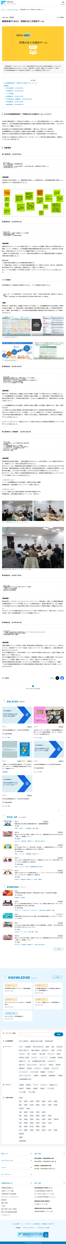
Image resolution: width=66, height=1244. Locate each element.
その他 (3, 1206)
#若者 (35, 879)
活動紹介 (42, 1088)
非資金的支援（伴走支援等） (9, 1194)
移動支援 (43, 1072)
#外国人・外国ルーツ (19, 828)
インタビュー (59, 914)
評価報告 (28, 1088)
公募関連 (21, 1084)
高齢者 (47, 1046)
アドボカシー (51, 1072)
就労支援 (60, 1057)
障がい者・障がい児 (38, 1046)
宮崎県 (55, 1130)
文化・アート (43, 1064)
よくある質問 (15, 1224)
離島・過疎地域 (35, 1050)
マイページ (7, 1174)
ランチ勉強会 (10, 93)
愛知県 (43, 1115)
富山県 (31, 1112)
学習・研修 (37, 1183)
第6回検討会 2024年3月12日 (14, 104)
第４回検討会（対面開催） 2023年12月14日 (19, 99)
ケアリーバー (51, 1054)
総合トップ (4, 1153)
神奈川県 (21, 1108)
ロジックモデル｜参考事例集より (14, 1016)
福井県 (43, 1112)
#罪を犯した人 (35, 854)
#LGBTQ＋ (17, 879)
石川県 (37, 1112)
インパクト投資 (34, 1072)
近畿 (20, 1119)
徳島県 (25, 1126)
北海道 (20, 1097)
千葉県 (49, 1105)
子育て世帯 (59, 1046)
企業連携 (36, 1075)
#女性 (27, 866)
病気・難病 (42, 1054)
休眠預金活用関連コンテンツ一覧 (43, 1211)
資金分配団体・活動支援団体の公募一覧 (45, 1161)
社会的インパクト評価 (12, 985)
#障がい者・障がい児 (40, 841)
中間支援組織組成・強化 (25, 1079)
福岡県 (25, 1130)
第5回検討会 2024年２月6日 (15, 102)
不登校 (52, 1050)
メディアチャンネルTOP (33, 688)
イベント (4, 1167)
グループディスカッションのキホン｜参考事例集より (18, 1003)
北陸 (20, 1112)
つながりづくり (51, 1061)
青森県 (25, 1101)
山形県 (49, 1101)
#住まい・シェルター (19, 854)
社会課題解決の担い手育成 (38, 1061)
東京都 (55, 1105)
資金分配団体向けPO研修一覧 (44, 1191)
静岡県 (37, 1115)
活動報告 (6, 86)
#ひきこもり (17, 841)
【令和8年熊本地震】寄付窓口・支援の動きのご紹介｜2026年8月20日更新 (36, 893)
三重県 (49, 1115)
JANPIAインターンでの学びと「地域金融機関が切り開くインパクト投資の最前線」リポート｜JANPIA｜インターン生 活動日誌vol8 (48, 732)
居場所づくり (22, 1061)
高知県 (43, 1126)
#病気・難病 (35, 828)
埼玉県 (43, 1105)
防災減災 (29, 1068)
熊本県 (43, 1130)
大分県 (49, 1130)
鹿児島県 (21, 1133)
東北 (20, 1101)
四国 (20, 1126)
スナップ (35, 1084)
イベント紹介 (50, 1088)
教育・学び (22, 1064)
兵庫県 (43, 1119)
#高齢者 (40, 879)
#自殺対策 (48, 910)
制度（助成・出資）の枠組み (9, 1209)
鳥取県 (25, 1123)
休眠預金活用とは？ (7, 1183)
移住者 (58, 1054)
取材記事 (45, 821)
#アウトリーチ (18, 910)
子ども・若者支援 (23, 1041)
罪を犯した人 (45, 1050)
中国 (20, 1123)
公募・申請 (37, 1153)
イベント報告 (22, 1092)
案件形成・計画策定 (12, 1013)
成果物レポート (21, 761)
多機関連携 (43, 1075)
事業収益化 (22, 1068)
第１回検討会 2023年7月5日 (14, 88)
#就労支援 (23, 841)
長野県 (25, 1115)
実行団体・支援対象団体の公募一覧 (44, 1168)
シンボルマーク (5, 1215)
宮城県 (37, 1101)
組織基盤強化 (52, 1075)
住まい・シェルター (32, 1064)
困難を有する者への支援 (36, 1041)
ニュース (23, 1224)
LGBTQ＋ (34, 1054)
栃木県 (31, 1105)
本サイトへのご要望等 (33, 1224)
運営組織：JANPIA (47, 1224)
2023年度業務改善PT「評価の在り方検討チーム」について (20, 83)
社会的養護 (52, 1057)
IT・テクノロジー (23, 1072)
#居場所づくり (30, 841)
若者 (53, 1046)
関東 (20, 1105)
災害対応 (51, 1064)
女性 (28, 1054)
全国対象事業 (22, 1141)
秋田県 (43, 1101)
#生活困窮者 (28, 828)
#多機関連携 (28, 854)
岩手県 (31, 1101)
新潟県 (25, 1112)
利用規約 (18, 1227)
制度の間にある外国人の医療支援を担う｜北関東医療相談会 (31, 824)
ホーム (3, 9)
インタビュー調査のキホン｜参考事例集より (47, 1002)
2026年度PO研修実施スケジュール (45, 1197)
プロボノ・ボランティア (25, 1075)
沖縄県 (20, 1137)
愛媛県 (37, 1126)
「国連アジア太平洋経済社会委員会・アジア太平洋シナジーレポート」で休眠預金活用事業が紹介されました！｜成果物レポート (17, 766)
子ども (20, 1046)
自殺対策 (58, 1064)
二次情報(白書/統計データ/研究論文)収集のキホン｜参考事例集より (48, 989)
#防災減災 (22, 897)
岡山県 (37, 1123)
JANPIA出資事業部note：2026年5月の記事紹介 (15, 799)
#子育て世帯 (31, 931)
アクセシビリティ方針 (43, 1227)
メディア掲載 (31, 1092)
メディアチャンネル (12, 9)
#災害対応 (17, 897)
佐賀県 (31, 1130)
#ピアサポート (34, 910)
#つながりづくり (26, 910)
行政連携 (60, 1075)
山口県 (49, 1123)
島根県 (31, 1123)
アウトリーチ (55, 1068)
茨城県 (25, 1105)
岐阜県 (31, 1115)
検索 (58, 1034)
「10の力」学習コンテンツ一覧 (44, 1194)
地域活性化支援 (49, 1041)
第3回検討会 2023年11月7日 (14, 96)
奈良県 (49, 1119)
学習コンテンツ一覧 (41, 1204)
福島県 (55, 1101)
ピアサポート (37, 1068)
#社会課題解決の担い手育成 (35, 866)
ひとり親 (59, 1050)
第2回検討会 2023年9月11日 (14, 91)
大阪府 (37, 1119)
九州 (20, 1130)
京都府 (31, 1119)
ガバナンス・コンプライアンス (9, 1197)
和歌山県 (56, 1119)
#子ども (25, 931)
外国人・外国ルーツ (24, 1050)
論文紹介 (21, 1088)
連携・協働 (4, 1203)
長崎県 (37, 1130)
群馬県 (37, 1105)
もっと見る (57, 949)
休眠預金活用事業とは (7, 1188)
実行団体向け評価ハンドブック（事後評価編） (18, 988)
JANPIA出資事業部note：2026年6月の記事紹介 (47, 764)
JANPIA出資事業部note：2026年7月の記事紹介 (15, 730)
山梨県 (27, 1108)
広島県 (43, 1123)
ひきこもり (22, 1054)
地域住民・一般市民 (24, 1057)
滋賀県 (25, 1119)
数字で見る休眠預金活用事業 (9, 1212)
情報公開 (3, 1200)
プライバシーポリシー (29, 1227)
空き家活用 (46, 1068)
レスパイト (34, 1057)
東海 (20, 1115)
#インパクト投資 (6, 737)
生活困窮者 (28, 1046)
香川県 (31, 1126)
